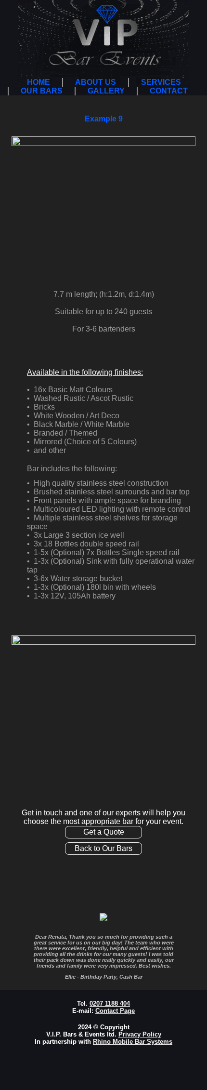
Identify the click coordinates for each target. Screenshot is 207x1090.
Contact (169, 91)
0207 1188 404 (110, 1003)
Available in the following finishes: (85, 372)
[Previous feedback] (13, 957)
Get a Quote (103, 832)
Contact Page (115, 1010)
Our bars (42, 91)
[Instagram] (193, 67)
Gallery (106, 91)
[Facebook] (193, 23)
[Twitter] (193, 45)
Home (38, 82)
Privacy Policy (139, 1034)
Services (161, 82)
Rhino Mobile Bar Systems (132, 1041)
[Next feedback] (194, 957)
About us (95, 82)
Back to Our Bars (103, 848)
